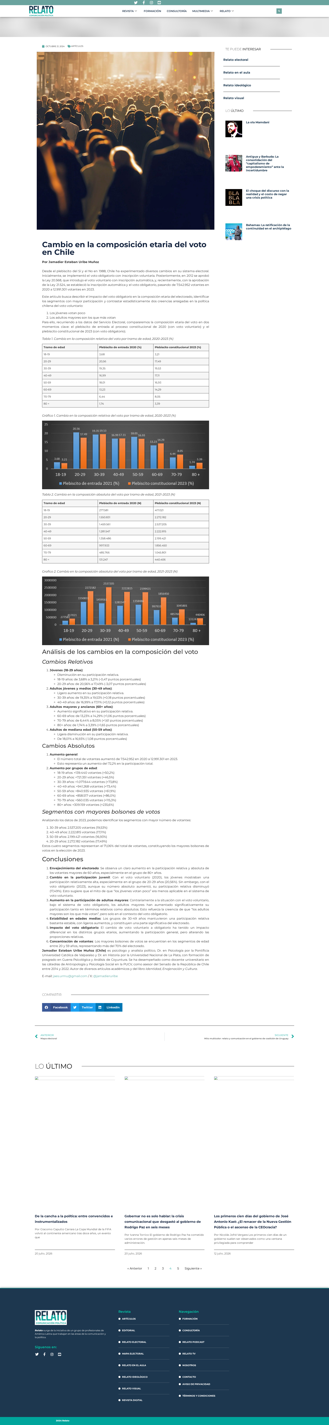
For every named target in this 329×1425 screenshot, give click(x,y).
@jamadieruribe (105, 976)
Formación (152, 11)
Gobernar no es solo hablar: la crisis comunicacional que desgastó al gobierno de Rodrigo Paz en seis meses (163, 1221)
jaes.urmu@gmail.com (70, 976)
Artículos (77, 46)
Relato (225, 11)
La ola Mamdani (257, 122)
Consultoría (177, 11)
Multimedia (201, 11)
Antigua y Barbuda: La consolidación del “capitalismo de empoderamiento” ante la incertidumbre (265, 163)
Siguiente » (193, 1268)
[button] (279, 11)
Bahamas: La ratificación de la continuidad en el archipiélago (268, 226)
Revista (128, 11)
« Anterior (134, 1268)
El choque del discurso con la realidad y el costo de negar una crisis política (267, 194)
